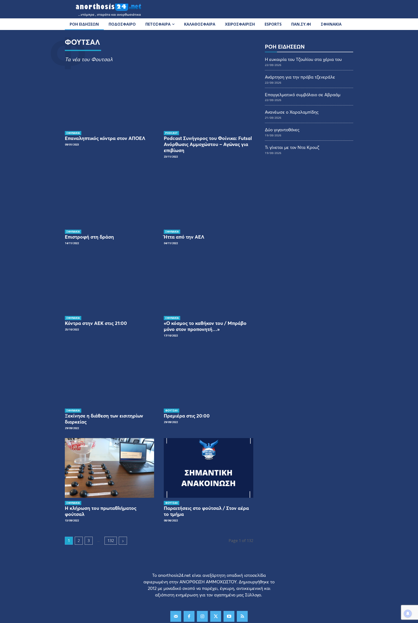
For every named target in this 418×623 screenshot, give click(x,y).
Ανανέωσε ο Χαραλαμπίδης (292, 112)
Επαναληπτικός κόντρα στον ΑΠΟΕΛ (105, 138)
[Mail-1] (175, 616)
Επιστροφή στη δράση (89, 237)
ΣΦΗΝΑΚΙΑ (73, 133)
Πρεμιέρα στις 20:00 (187, 415)
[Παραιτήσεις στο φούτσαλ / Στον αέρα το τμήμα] (208, 468)
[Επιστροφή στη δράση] (109, 196)
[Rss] (242, 616)
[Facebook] (189, 616)
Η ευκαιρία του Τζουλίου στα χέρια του (303, 59)
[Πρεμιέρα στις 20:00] (208, 375)
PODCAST (171, 133)
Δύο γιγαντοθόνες (282, 129)
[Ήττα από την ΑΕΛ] (208, 196)
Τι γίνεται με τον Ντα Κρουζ (292, 147)
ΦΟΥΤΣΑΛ (171, 410)
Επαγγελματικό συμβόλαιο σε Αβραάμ (302, 94)
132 (110, 540)
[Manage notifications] (408, 613)
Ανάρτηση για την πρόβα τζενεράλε (300, 77)
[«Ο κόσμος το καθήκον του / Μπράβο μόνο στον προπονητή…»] (208, 283)
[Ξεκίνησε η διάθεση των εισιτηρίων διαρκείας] (109, 375)
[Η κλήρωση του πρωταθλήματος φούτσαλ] (109, 468)
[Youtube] (229, 616)
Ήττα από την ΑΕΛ (184, 237)
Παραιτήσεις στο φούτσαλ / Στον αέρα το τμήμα (206, 511)
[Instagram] (202, 616)
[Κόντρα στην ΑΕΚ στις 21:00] (109, 283)
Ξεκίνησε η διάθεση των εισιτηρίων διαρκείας (104, 418)
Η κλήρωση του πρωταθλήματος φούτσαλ (100, 511)
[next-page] (123, 541)
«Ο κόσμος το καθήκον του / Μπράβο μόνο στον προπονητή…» (205, 326)
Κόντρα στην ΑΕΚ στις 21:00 (96, 323)
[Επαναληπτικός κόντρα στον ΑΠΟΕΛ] (109, 98)
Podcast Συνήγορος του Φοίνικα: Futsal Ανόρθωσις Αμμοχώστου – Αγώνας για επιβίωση (208, 144)
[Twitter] (215, 616)
